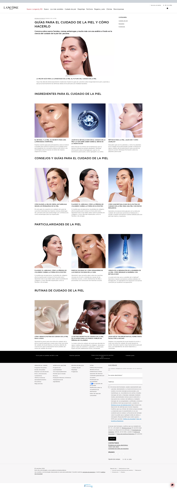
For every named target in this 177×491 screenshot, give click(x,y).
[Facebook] (109, 454)
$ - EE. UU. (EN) (167, 5)
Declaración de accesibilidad (94, 380)
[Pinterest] (123, 454)
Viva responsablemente (59, 371)
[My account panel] (160, 9)
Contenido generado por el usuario (97, 376)
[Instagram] (113, 454)
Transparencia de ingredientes (58, 380)
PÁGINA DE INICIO (40, 18)
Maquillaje (121, 23)
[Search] (155, 9)
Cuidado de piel (123, 20)
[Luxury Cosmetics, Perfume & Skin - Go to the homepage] (11, 8)
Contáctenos (38, 375)
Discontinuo (38, 381)
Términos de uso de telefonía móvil (121, 405)
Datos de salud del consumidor (95, 394)
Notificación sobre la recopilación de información (96, 389)
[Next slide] (143, 128)
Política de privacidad (96, 367)
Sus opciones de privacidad (96, 384)
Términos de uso (94, 369)
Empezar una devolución (42, 371)
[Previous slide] (33, 128)
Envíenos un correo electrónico (118, 445)
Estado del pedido (40, 369)
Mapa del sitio (39, 383)
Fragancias (122, 26)
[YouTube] (120, 454)
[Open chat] (172, 485)
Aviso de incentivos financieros (126, 433)
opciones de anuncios (89, 472)
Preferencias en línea (96, 371)
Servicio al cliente (156, 5)
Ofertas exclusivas (40, 377)
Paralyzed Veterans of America (62, 377)
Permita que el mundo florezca (59, 374)
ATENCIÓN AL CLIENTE (41, 365)
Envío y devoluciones (41, 373)
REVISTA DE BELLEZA (77, 365)
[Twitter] (116, 454)
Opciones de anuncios (96, 373)
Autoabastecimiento (40, 379)
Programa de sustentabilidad (57, 368)
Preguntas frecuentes (41, 367)
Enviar (112, 438)
